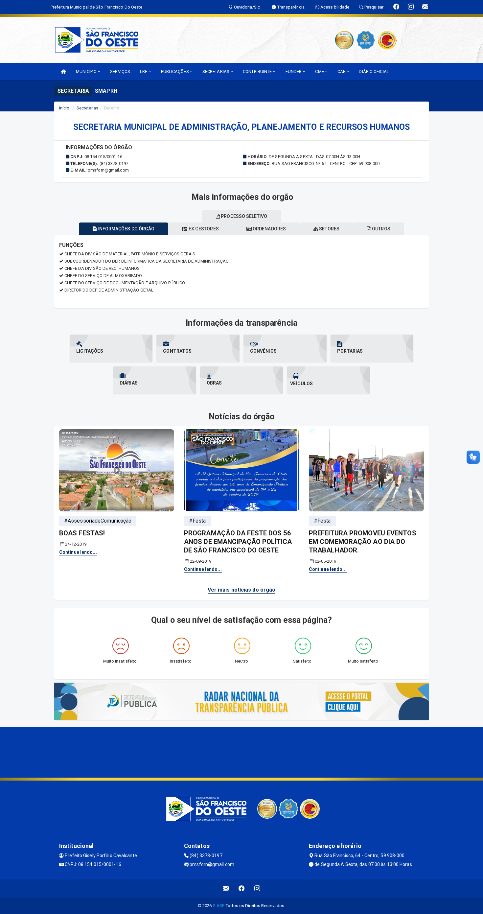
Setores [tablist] (328, 228)
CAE (341, 71)
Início (64, 107)
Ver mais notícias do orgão (242, 590)
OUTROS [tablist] (380, 228)
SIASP (218, 905)
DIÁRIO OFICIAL (374, 71)
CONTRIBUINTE (258, 71)
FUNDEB (294, 71)
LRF (144, 71)
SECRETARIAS (216, 71)
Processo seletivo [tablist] (243, 216)
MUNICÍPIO (87, 71)
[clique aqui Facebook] (241, 888)
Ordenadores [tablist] (269, 228)
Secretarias (87, 107)
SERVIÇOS (120, 71)
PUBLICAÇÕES (175, 71)
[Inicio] (63, 71)
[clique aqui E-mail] (226, 888)
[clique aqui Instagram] (257, 888)
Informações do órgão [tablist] (125, 228)
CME (320, 71)
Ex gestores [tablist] (203, 228)
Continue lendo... (78, 552)
